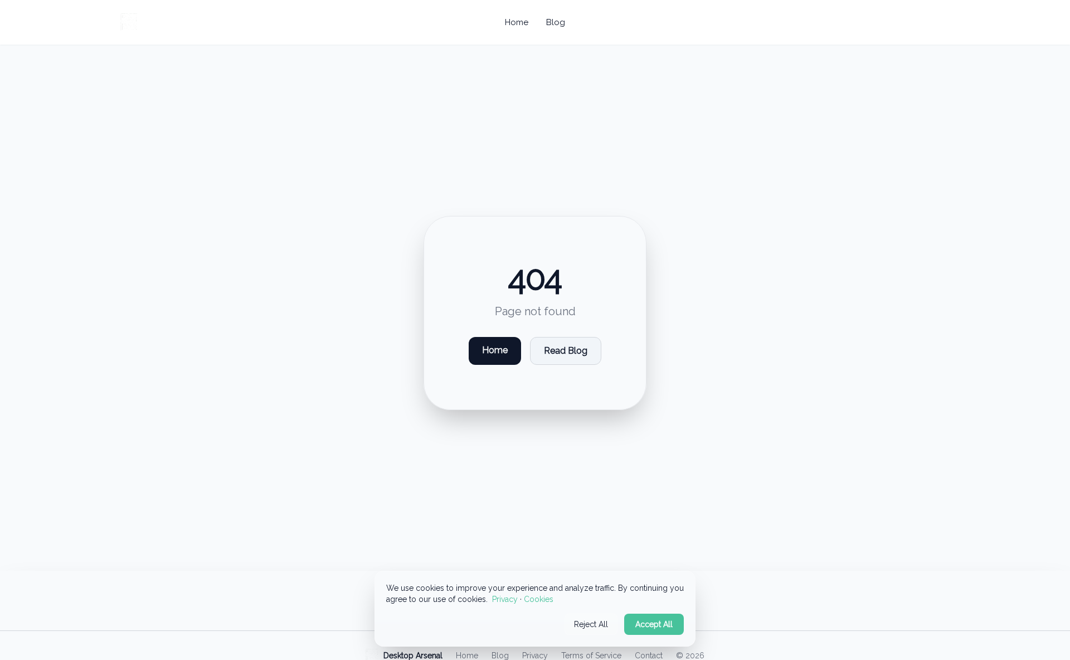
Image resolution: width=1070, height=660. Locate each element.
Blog (555, 22)
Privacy (505, 599)
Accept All (654, 624)
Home (516, 22)
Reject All (591, 624)
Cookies (538, 599)
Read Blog (565, 350)
